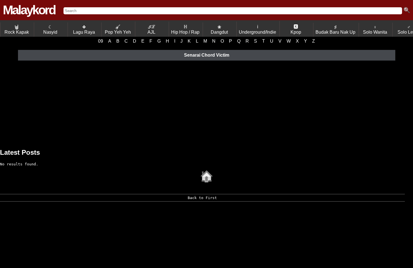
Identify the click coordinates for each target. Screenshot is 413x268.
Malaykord (29, 10)
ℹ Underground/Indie (257, 29)
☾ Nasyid (50, 29)
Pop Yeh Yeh (118, 29)
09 (100, 41)
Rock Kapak (16, 29)
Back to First (202, 198)
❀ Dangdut (219, 29)
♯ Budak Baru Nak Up (335, 29)
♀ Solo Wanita (375, 29)
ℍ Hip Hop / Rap (185, 29)
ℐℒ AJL (151, 29)
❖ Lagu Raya (84, 29)
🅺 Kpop (296, 29)
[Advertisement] (206, 103)
